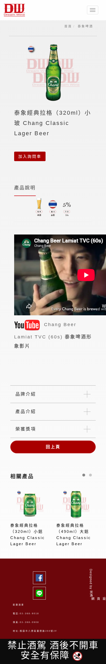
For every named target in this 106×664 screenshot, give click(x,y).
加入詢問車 (29, 156)
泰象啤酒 (85, 26)
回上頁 (53, 447)
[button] (83, 475)
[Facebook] (41, 577)
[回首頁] (16, 10)
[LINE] (41, 593)
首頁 (68, 26)
